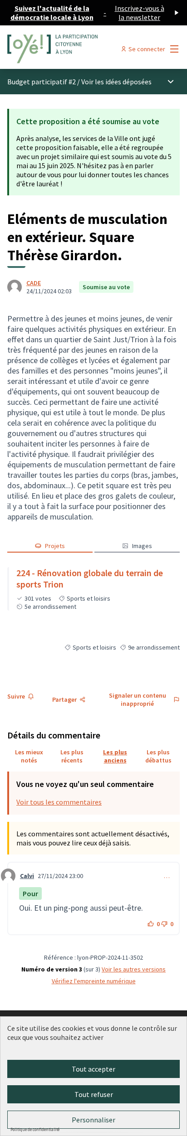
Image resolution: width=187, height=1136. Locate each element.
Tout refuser (93, 1094)
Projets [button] (55, 546)
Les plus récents (72, 756)
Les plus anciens (115, 756)
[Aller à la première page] (71, 48)
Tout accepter (93, 1068)
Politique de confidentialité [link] (34, 1129)
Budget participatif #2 (41, 81)
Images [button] (142, 546)
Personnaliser (93, 1119)
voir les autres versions (134, 969)
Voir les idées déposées (116, 81)
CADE (33, 283)
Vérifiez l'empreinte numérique (94, 981)
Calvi (27, 876)
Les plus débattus (158, 756)
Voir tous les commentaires (59, 801)
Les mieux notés (29, 756)
